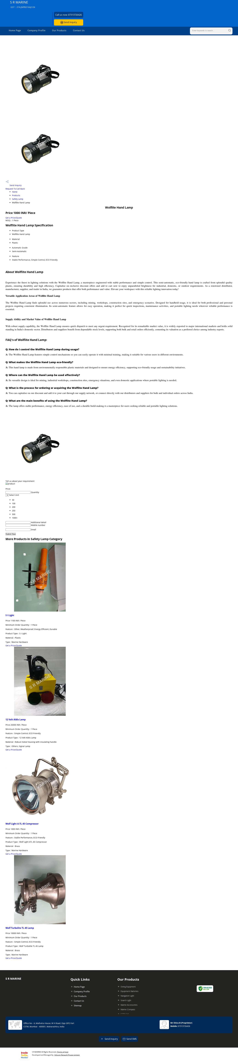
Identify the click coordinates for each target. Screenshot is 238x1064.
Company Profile (36, 30)
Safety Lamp (17, 199)
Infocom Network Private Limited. (67, 1055)
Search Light (126, 1000)
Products (16, 195)
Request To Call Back (15, 188)
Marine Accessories (129, 1005)
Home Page (15, 30)
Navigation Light (127, 995)
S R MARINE (22, 4)
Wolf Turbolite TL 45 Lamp (20, 927)
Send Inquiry (70, 22)
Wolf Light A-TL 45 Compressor (22, 823)
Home (14, 191)
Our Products (59, 30)
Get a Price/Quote (14, 217)
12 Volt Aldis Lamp (16, 719)
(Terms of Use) (62, 1052)
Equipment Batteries (129, 991)
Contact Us (79, 30)
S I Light (10, 615)
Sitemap (78, 1005)
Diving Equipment (128, 986)
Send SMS (131, 1038)
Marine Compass (128, 1009)
